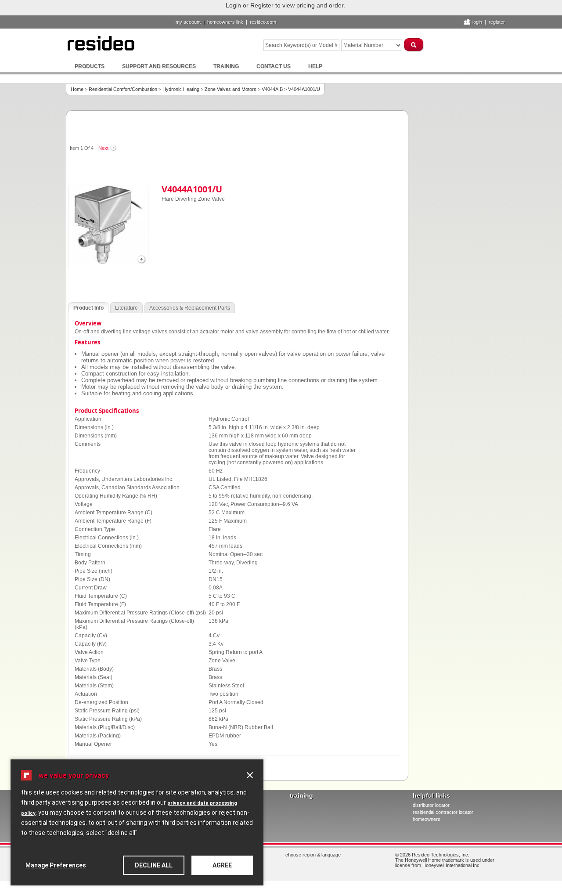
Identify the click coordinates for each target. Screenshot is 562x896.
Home (77, 89)
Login (477, 22)
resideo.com (263, 22)
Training (226, 66)
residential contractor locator (443, 812)
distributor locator (431, 805)
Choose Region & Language (313, 854)
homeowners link (225, 22)
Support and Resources (159, 66)
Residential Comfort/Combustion (123, 89)
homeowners (426, 819)
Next (103, 148)
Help (315, 66)
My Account (188, 22)
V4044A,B (272, 89)
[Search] (414, 44)
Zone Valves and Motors (230, 89)
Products (89, 66)
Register (497, 22)
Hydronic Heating (180, 89)
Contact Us (273, 66)
